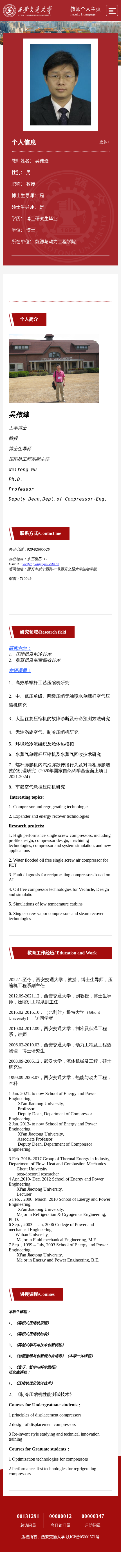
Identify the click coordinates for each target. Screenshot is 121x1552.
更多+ (104, 142)
